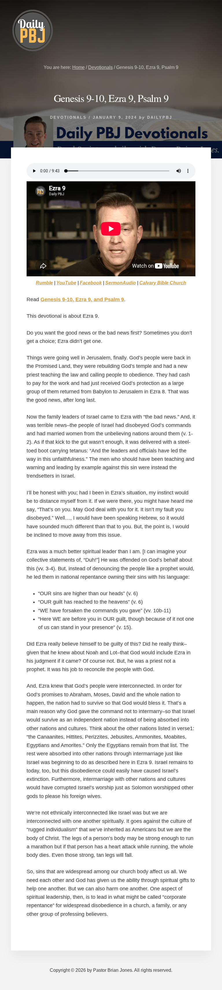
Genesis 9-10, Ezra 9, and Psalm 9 (82, 299)
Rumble (44, 282)
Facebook (91, 282)
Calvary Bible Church (162, 282)
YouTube (66, 282)
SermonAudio (120, 282)
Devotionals (68, 117)
